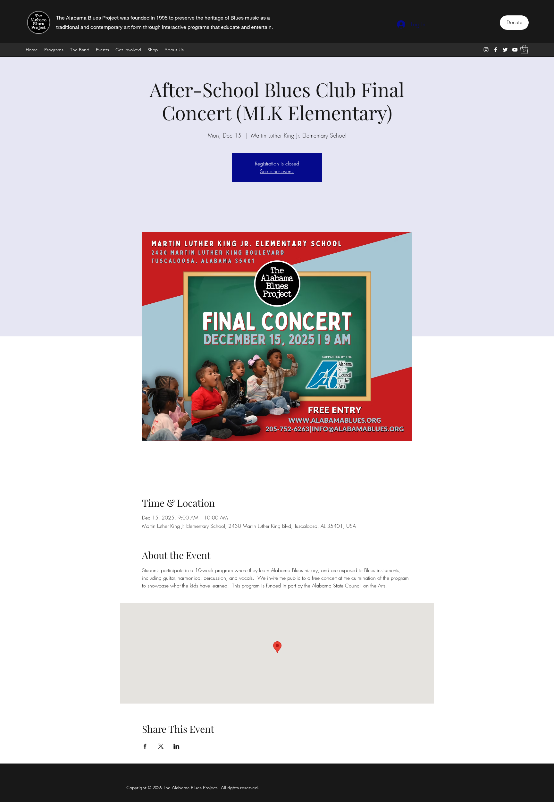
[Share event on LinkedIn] (176, 746)
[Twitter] (505, 49)
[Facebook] (495, 49)
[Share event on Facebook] (145, 746)
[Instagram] (486, 49)
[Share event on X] (161, 746)
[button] (524, 49)
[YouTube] (515, 49)
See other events (277, 171)
